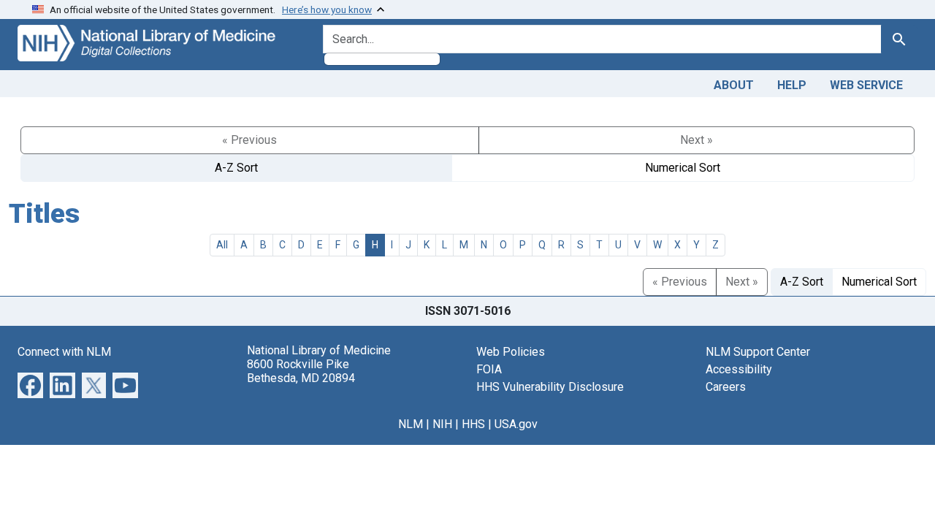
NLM (410, 424)
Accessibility (739, 369)
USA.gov (516, 424)
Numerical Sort (682, 168)
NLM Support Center (758, 352)
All (222, 245)
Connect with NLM (64, 352)
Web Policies (510, 352)
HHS (473, 424)
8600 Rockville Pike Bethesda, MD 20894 (301, 371)
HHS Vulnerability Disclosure (550, 387)
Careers (726, 387)
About (734, 85)
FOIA (489, 369)
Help (791, 85)
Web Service (866, 85)
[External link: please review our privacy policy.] (30, 384)
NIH (442, 424)
